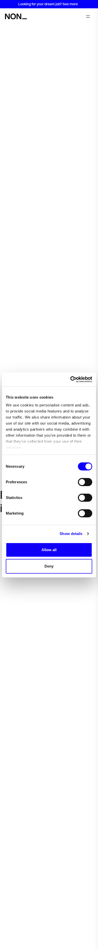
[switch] (85, 482)
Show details (71, 533)
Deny (49, 566)
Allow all (49, 550)
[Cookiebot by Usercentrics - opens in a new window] (70, 379)
